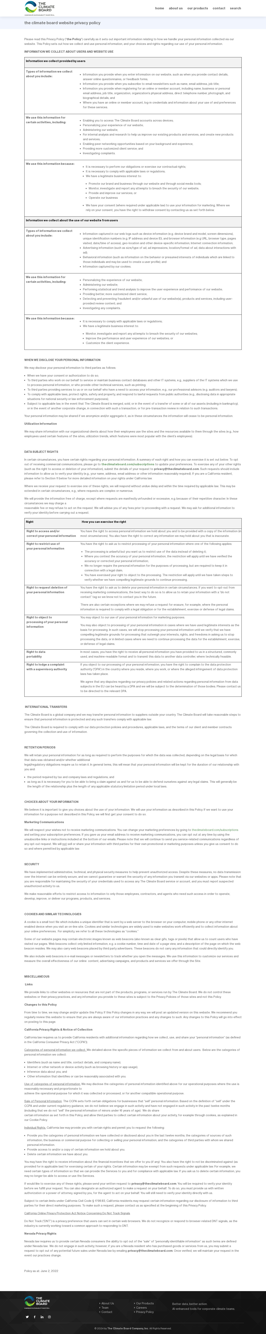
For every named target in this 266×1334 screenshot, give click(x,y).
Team (104, 1307)
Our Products (145, 1303)
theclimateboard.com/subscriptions (215, 829)
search (235, 8)
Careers (141, 1307)
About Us (176, 8)
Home (159, 8)
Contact (106, 1312)
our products (197, 8)
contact (219, 8)
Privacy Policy (145, 1312)
